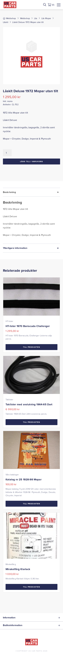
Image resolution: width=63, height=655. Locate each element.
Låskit (5, 22)
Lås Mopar (46, 18)
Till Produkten (31, 347)
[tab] (31, 216)
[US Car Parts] (10, 4)
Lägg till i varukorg (31, 161)
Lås (35, 18)
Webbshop (25, 18)
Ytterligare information (15, 248)
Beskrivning (9, 192)
